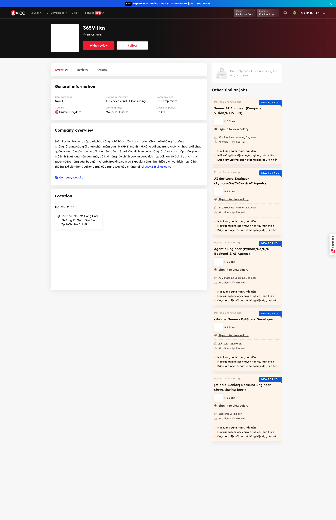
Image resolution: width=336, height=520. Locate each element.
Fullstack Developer (230, 343)
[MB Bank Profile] (218, 121)
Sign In (308, 12)
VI (324, 12)
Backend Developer (230, 413)
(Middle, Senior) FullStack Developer (243, 319)
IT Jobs (35, 12)
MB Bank (229, 121)
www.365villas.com (157, 166)
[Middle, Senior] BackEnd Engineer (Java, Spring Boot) (242, 387)
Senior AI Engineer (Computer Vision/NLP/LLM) (238, 110)
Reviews (82, 69)
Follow (132, 45)
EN (318, 12)
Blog (74, 12)
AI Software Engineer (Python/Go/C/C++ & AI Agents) (240, 181)
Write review (99, 45)
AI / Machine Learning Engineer (237, 137)
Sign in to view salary (233, 129)
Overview (61, 69)
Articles (102, 69)
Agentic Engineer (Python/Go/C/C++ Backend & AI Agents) (243, 251)
